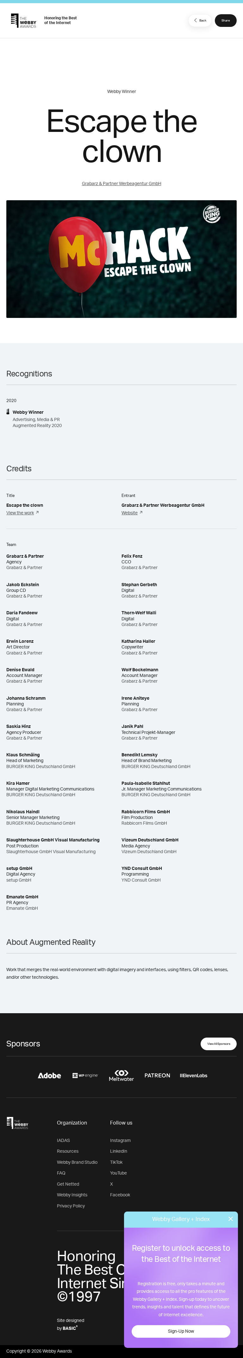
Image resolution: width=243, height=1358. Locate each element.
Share (225, 20)
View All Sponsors (218, 1043)
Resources (67, 1151)
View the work (20, 513)
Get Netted (68, 1184)
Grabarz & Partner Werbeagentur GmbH (121, 184)
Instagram (120, 1140)
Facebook (120, 1195)
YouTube (118, 1173)
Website (130, 513)
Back (202, 20)
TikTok (116, 1162)
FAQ (61, 1173)
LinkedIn (118, 1151)
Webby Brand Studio (77, 1162)
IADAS (63, 1140)
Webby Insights (72, 1195)
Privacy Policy (71, 1206)
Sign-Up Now (181, 1331)
